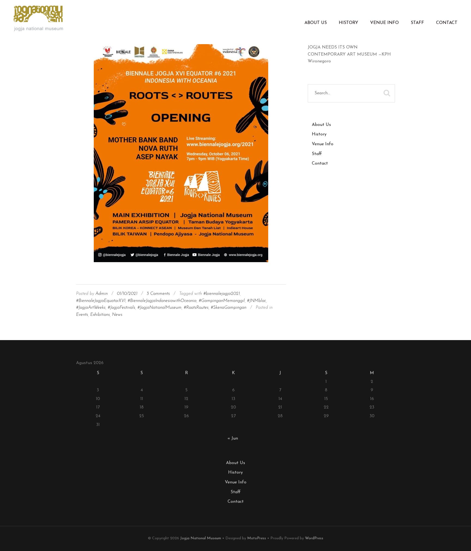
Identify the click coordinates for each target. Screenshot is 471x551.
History (348, 23)
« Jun (233, 438)
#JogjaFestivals (121, 307)
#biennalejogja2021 (221, 294)
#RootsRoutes (196, 307)
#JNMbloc (256, 301)
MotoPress (256, 538)
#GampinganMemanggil (222, 301)
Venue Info (384, 23)
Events (82, 315)
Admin (101, 294)
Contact (446, 23)
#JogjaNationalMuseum (159, 307)
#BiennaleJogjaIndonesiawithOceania (162, 301)
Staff (417, 23)
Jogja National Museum (200, 538)
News (117, 315)
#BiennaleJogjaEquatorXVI (100, 301)
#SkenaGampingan (228, 307)
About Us (315, 23)
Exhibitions (100, 315)
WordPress (314, 538)
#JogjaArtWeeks (90, 307)
